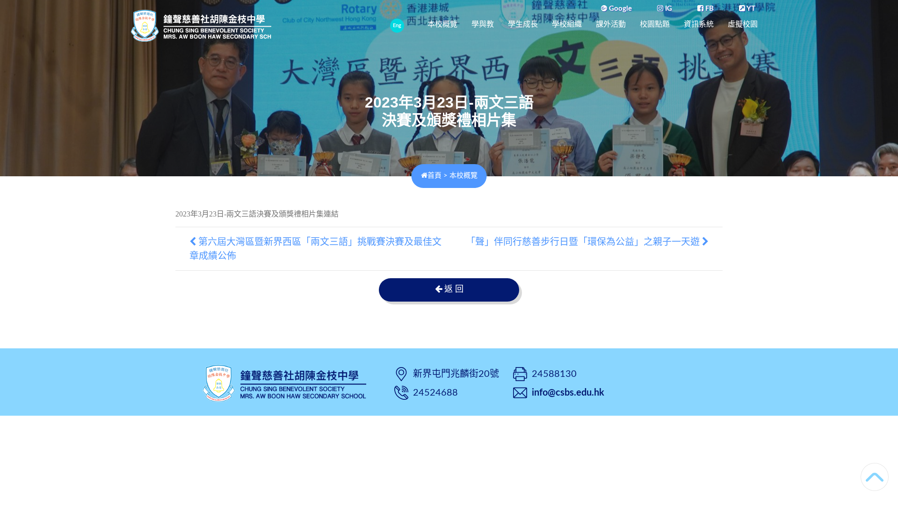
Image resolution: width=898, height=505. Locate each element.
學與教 (482, 24)
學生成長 (523, 24)
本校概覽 (442, 24)
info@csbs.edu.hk (568, 392)
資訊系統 (699, 24)
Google (619, 8)
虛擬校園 (743, 24)
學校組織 (567, 24)
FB (708, 8)
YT (750, 8)
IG (667, 8)
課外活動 (611, 24)
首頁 (434, 175)
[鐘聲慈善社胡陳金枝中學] (284, 382)
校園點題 (655, 24)
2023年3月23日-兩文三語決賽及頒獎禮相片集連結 (257, 214)
